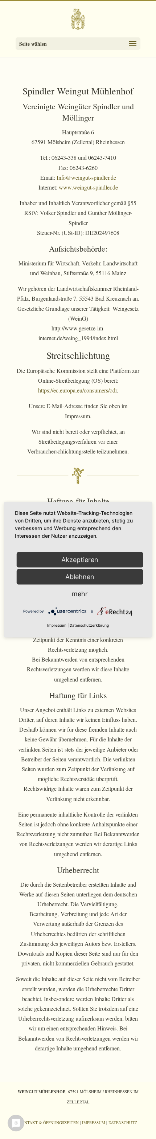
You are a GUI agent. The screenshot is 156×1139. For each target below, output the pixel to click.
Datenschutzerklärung (89, 625)
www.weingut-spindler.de (88, 187)
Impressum (93, 1122)
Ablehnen (79, 576)
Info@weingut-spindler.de (86, 177)
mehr (80, 593)
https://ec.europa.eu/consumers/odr (77, 390)
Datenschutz (122, 1122)
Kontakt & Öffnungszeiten (49, 1122)
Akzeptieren (79, 559)
